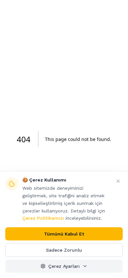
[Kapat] (118, 181)
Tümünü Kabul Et (64, 233)
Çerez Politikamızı (43, 218)
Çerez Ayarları (64, 266)
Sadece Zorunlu (64, 250)
